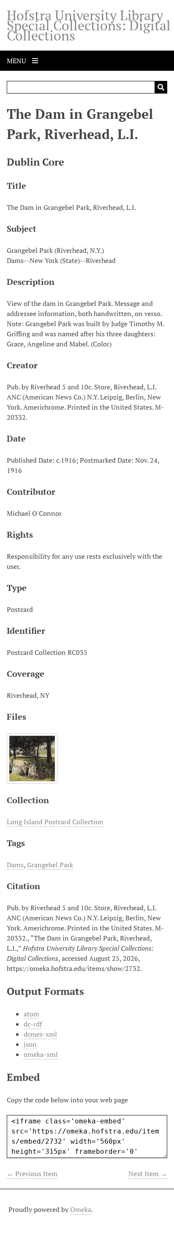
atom (31, 1014)
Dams (15, 864)
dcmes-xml (40, 1034)
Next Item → (147, 1173)
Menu (17, 60)
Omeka (80, 1209)
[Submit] (161, 87)
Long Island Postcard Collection (55, 821)
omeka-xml (41, 1054)
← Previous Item (32, 1173)
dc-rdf (33, 1024)
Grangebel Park (50, 864)
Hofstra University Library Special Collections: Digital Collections (89, 25)
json (30, 1044)
